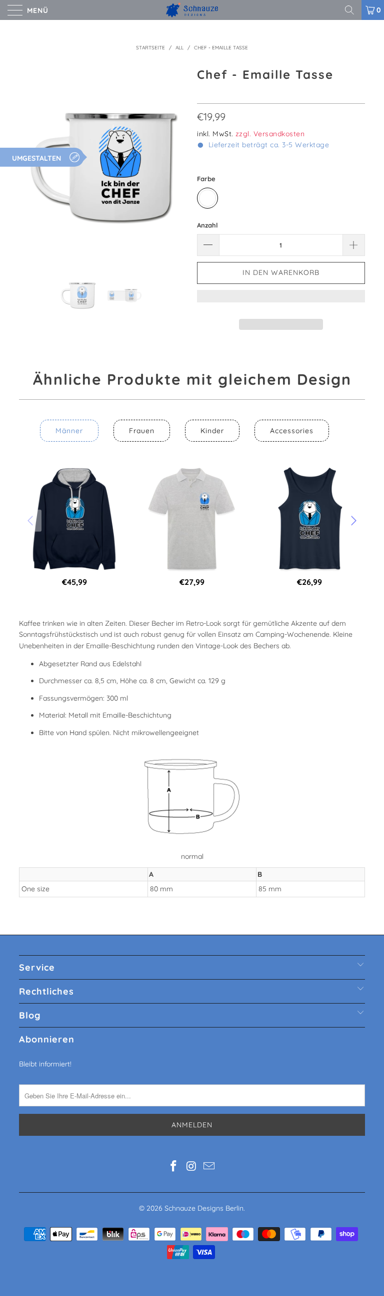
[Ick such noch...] (353, 9)
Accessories (292, 430)
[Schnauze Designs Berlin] (192, 10)
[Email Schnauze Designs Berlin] (209, 1167)
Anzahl (207, 225)
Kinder (212, 430)
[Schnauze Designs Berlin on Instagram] (191, 1167)
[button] (281, 301)
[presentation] (32, 520)
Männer (69, 430)
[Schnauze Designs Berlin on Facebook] (173, 1167)
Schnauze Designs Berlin (204, 1208)
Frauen (141, 430)
